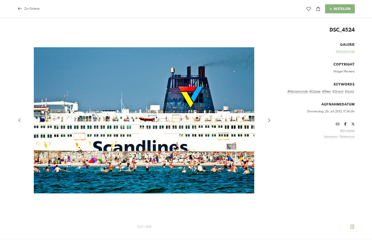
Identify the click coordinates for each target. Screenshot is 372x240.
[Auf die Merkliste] (308, 9)
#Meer (326, 91)
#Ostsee (315, 91)
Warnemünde (345, 51)
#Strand (337, 91)
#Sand (349, 91)
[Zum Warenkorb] (318, 9)
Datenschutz (347, 136)
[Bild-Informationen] (352, 227)
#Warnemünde (297, 91)
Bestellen (341, 9)
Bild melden (347, 131)
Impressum (330, 136)
